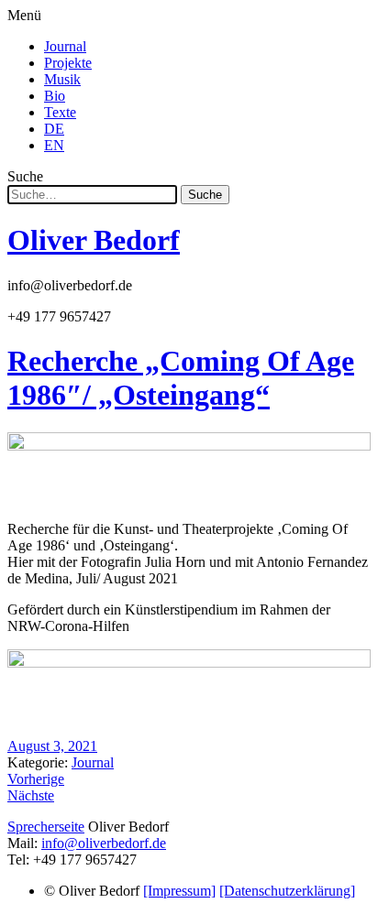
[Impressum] (179, 890)
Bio (54, 95)
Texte (60, 112)
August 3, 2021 (52, 746)
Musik (62, 79)
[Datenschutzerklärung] (287, 890)
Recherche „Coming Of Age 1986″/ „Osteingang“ (180, 377)
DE (54, 128)
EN (54, 145)
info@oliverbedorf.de (103, 843)
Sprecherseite (45, 826)
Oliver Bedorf (93, 239)
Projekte (68, 63)
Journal (65, 46)
